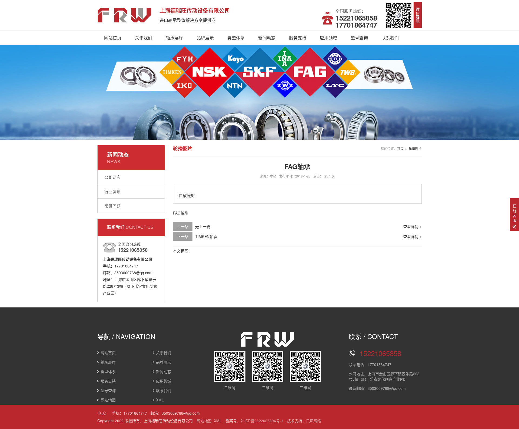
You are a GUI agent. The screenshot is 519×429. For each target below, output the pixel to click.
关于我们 (143, 38)
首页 (400, 148)
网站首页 (112, 38)
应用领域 (328, 38)
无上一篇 (202, 226)
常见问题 (112, 206)
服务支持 (297, 38)
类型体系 (236, 38)
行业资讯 (112, 191)
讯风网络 (313, 420)
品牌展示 (205, 38)
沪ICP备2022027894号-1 (262, 420)
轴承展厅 (174, 38)
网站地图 (108, 400)
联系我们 (390, 38)
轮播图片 (415, 148)
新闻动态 (266, 38)
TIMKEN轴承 (206, 236)
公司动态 (112, 177)
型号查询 (359, 38)
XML (160, 400)
